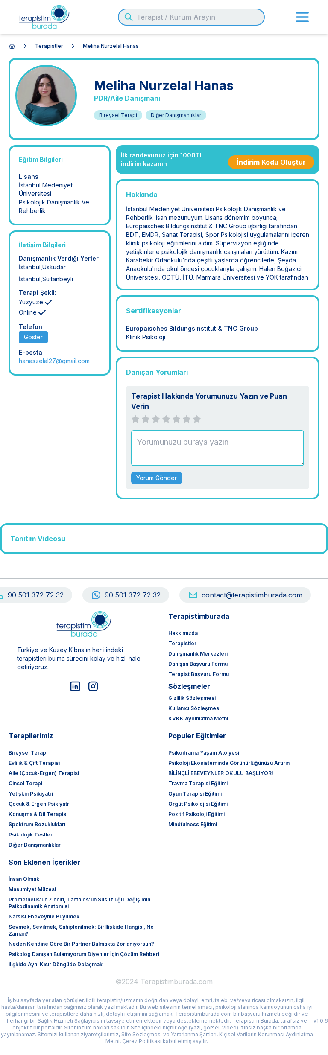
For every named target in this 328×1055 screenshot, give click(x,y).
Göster (33, 337)
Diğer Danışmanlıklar (35, 845)
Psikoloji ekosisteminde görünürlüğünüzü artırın (229, 763)
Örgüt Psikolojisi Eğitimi (198, 804)
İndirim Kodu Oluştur (271, 162)
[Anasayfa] (12, 46)
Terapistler (49, 46)
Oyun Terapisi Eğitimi (195, 793)
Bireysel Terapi (28, 752)
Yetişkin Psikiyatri (31, 793)
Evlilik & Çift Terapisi (34, 763)
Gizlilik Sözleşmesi (192, 698)
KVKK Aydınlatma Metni (198, 718)
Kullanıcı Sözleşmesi (194, 708)
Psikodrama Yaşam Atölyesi (203, 752)
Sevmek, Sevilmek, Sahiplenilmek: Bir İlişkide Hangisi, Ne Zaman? (81, 930)
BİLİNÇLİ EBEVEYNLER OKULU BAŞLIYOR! (220, 773)
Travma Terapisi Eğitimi (198, 783)
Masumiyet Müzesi (32, 889)
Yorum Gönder (156, 477)
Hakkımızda (183, 633)
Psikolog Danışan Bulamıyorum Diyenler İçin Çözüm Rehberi (84, 954)
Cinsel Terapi (25, 783)
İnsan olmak (24, 879)
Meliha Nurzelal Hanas (111, 46)
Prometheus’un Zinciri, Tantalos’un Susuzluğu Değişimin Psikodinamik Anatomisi (79, 902)
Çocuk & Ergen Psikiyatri (39, 804)
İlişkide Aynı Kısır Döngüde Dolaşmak (55, 964)
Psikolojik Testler (31, 834)
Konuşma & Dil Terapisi (38, 814)
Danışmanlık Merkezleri (198, 653)
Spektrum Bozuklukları (37, 824)
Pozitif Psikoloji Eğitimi (196, 814)
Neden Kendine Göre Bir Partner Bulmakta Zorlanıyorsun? (81, 944)
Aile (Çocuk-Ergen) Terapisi (44, 773)
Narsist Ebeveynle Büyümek (44, 916)
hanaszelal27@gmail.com (54, 360)
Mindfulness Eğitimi (192, 824)
